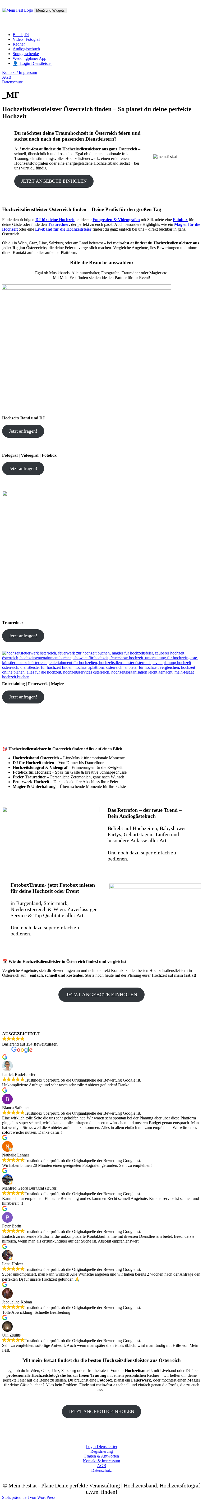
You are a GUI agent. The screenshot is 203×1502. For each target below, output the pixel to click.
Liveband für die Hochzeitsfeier (63, 229)
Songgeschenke (26, 53)
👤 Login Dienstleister (32, 63)
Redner (19, 44)
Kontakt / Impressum (19, 72)
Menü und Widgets (50, 10)
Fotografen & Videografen (116, 219)
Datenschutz (12, 82)
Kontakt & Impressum (101, 1461)
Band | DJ (21, 34)
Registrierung (101, 1451)
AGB (6, 77)
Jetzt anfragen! (23, 431)
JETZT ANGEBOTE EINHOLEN (54, 181)
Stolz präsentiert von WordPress (28, 1497)
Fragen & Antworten (101, 1456)
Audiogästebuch (26, 49)
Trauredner (58, 224)
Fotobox (180, 219)
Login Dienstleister (101, 1446)
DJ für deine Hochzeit (55, 219)
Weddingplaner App (29, 58)
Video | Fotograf (26, 39)
